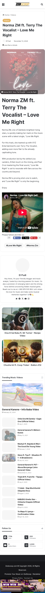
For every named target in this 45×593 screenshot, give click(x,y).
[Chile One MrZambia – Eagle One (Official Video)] (9, 422)
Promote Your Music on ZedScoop (18, 574)
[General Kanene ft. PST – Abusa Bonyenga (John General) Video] (9, 468)
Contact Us (28, 578)
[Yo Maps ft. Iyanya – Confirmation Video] (9, 515)
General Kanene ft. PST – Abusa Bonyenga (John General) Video (28, 467)
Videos (13, 15)
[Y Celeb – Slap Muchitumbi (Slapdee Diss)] (9, 491)
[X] (22, 298)
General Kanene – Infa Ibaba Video (20, 409)
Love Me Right (15, 245)
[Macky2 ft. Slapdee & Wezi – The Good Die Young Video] (9, 447)
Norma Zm (33, 245)
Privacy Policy (17, 578)
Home (6, 15)
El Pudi (8, 41)
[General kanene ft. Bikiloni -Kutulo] (9, 435)
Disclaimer (36, 574)
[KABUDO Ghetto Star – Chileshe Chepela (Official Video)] (9, 503)
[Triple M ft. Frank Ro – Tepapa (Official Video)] (9, 480)
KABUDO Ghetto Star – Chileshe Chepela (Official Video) (29, 502)
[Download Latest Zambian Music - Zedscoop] (22, 4)
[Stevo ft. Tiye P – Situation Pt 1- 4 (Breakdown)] (9, 458)
